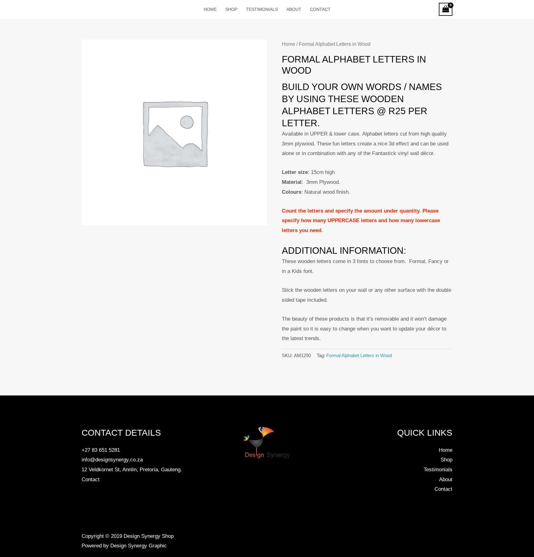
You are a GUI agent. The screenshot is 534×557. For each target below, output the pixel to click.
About (445, 479)
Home (288, 44)
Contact (91, 479)
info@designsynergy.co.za (112, 460)
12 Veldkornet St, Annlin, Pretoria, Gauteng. (132, 470)
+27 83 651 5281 (101, 450)
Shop (446, 460)
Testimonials (438, 470)
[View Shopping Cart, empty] (445, 9)
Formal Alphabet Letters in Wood (359, 355)
